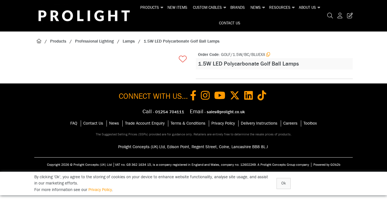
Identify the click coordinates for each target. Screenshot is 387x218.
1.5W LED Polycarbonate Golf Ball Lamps (182, 41)
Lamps (129, 41)
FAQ (73, 123)
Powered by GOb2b (326, 165)
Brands (237, 7)
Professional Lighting (94, 41)
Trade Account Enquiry (145, 123)
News (255, 7)
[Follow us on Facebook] (193, 96)
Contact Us (229, 23)
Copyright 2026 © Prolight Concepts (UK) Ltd (79, 165)
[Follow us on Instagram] (205, 96)
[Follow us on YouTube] (219, 96)
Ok (283, 183)
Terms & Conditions (188, 123)
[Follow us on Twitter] (234, 96)
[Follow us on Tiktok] (262, 96)
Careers (290, 123)
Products (149, 7)
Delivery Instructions (259, 123)
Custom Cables (207, 7)
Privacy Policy (223, 123)
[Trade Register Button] (349, 16)
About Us (307, 7)
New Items (177, 7)
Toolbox (310, 123)
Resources (279, 7)
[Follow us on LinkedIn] (248, 96)
